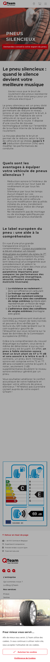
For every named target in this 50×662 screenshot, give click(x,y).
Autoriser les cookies (27, 652)
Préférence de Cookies (25, 658)
